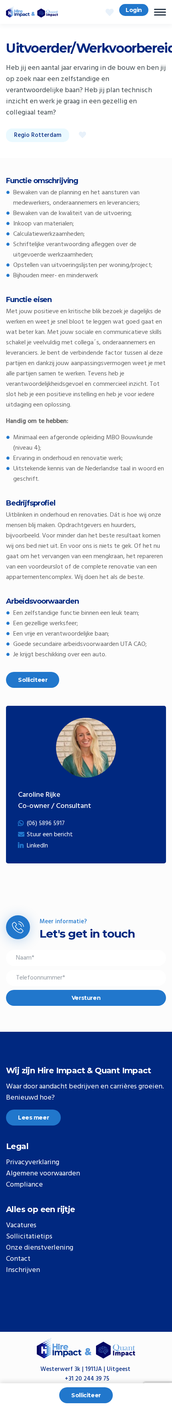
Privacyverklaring (32, 1162)
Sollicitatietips (29, 1236)
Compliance (24, 1185)
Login (134, 10)
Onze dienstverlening (39, 1248)
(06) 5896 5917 (46, 823)
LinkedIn (37, 846)
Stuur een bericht (50, 834)
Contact (18, 1259)
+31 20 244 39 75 (87, 1379)
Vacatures (21, 1225)
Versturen (86, 997)
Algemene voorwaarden (43, 1173)
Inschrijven (23, 1270)
